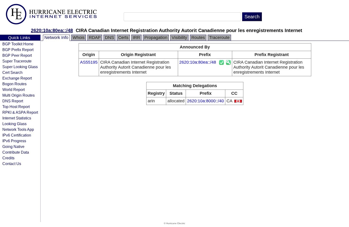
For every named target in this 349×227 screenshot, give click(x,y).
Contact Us (11, 163)
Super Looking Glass (20, 67)
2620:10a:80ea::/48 (52, 30)
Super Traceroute (17, 61)
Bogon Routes (14, 84)
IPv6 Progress (14, 141)
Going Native (13, 146)
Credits (8, 158)
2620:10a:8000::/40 (205, 101)
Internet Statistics (16, 118)
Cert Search (12, 72)
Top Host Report (16, 106)
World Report (13, 89)
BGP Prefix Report (17, 49)
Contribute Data (15, 152)
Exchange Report (17, 78)
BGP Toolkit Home (17, 44)
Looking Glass (14, 124)
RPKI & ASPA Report (20, 112)
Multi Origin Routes (18, 95)
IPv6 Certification (16, 135)
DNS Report (12, 101)
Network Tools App (18, 129)
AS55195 (89, 62)
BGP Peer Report (17, 55)
